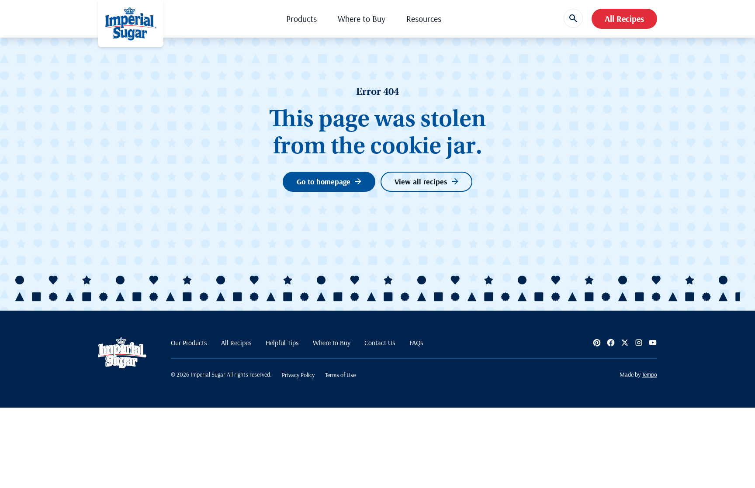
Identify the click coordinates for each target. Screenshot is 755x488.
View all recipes (421, 182)
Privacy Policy (298, 375)
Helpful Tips (282, 342)
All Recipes (624, 18)
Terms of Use (340, 375)
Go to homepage (323, 182)
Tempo (649, 374)
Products (301, 18)
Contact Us (379, 342)
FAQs (416, 342)
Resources (423, 18)
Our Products (189, 342)
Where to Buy (361, 18)
